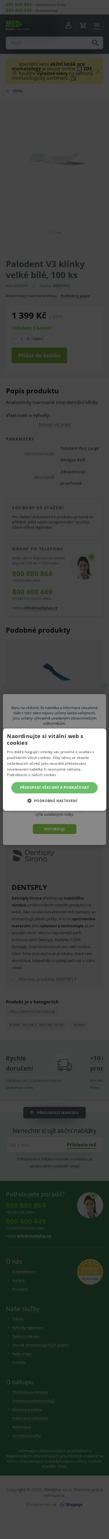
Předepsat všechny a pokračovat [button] (54, 787)
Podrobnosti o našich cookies (31, 774)
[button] (55, 801)
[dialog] (54, 769)
